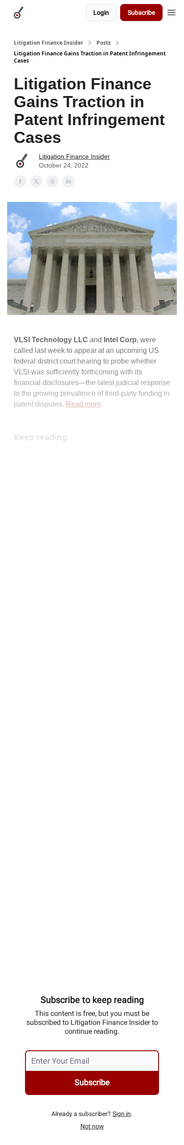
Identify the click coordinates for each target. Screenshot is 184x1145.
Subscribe (141, 12)
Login (101, 12)
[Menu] (171, 11)
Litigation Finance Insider (48, 42)
